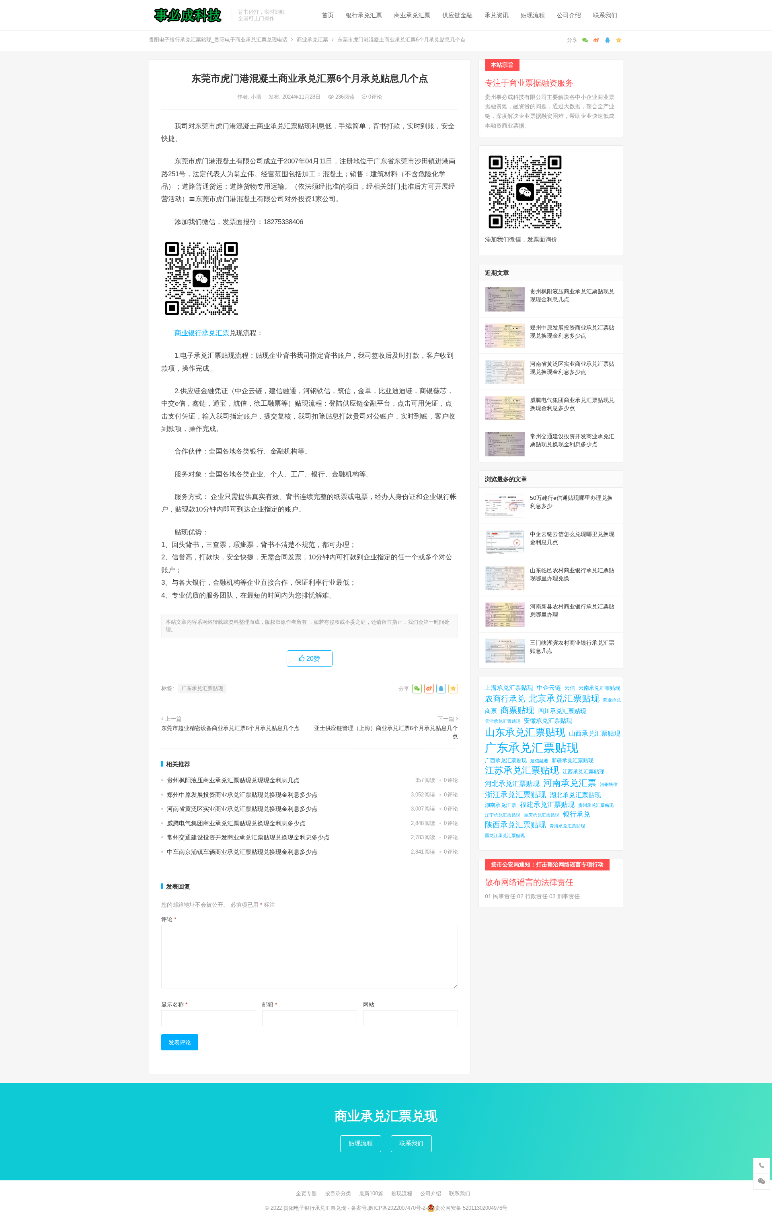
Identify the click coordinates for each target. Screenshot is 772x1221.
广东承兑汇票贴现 (202, 688)
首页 (328, 15)
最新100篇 (371, 1193)
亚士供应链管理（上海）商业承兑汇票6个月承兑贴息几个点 (386, 732)
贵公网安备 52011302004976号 (471, 1208)
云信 (570, 688)
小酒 (257, 97)
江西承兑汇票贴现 (583, 772)
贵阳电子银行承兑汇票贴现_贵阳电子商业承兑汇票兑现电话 (218, 40)
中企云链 (549, 688)
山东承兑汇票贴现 (525, 732)
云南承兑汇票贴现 (599, 688)
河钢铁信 (609, 784)
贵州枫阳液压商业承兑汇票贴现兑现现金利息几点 (233, 780)
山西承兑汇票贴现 (594, 733)
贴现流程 (533, 15)
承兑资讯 (497, 15)
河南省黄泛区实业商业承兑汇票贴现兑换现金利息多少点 (242, 808)
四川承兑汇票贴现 (562, 711)
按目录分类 (338, 1193)
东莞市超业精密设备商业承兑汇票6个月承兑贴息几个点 (230, 728)
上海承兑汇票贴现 (509, 688)
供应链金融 (457, 15)
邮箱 (269, 1004)
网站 (368, 1004)
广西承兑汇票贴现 (506, 760)
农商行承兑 (505, 698)
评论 (168, 919)
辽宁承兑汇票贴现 (502, 815)
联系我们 (605, 15)
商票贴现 (517, 710)
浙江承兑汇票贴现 (515, 794)
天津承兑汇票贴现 (502, 721)
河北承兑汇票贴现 (512, 784)
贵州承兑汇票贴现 (596, 805)
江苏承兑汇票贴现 (522, 770)
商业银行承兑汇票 (202, 332)
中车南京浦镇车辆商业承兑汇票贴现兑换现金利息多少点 (242, 851)
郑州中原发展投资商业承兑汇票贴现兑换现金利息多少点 (242, 794)
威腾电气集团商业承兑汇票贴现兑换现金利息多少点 (236, 823)
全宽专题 (306, 1193)
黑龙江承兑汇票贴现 (505, 835)
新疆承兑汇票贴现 (572, 760)
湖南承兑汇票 (500, 805)
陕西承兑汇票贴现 (515, 824)
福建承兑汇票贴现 (547, 804)
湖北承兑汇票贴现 (575, 794)
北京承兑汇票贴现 (564, 698)
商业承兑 (612, 699)
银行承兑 (576, 814)
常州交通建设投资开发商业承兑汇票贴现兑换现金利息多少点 (248, 837)
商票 (491, 711)
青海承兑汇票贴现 (567, 825)
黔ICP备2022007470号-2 (396, 1208)
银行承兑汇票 (364, 15)
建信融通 (539, 760)
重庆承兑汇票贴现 (541, 815)
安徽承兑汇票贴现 (548, 721)
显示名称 (174, 1004)
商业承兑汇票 (412, 15)
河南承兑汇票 (569, 783)
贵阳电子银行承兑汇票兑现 (314, 1208)
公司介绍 (569, 15)
